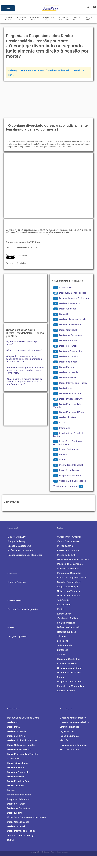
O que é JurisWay (16, 537)
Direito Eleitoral (64, 367)
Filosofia (64, 740)
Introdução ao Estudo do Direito (23, 718)
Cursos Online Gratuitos (69, 537)
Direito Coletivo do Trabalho (71, 319)
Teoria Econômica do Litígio (21, 835)
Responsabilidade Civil (68, 475)
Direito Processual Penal (69, 412)
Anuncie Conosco (16, 582)
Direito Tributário (65, 417)
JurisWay (12, 70)
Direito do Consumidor (68, 351)
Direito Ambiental (65, 308)
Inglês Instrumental (69, 736)
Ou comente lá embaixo (16, 263)
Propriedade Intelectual (69, 465)
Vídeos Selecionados (68, 541)
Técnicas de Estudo (70, 749)
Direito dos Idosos (66, 361)
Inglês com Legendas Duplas (72, 577)
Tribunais (61, 636)
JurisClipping (63, 600)
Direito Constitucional (67, 324)
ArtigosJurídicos (89, 18)
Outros (60, 459)
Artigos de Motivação (68, 586)
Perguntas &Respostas (48, 18)
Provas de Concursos (68, 550)
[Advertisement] (48, 98)
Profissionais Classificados (21, 550)
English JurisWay (66, 690)
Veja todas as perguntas (68, 486)
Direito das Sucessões (68, 335)
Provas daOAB (21, 18)
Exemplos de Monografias (70, 686)
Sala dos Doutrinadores (69, 582)
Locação (61, 454)
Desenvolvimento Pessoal (70, 293)
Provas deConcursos (34, 18)
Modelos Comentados (68, 568)
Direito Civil (63, 314)
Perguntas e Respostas (32, 70)
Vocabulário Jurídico (67, 618)
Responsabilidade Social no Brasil (24, 555)
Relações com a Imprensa (73, 745)
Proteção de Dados (67, 470)
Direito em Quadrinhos (68, 659)
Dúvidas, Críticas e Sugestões (22, 609)
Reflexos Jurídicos (66, 632)
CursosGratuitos (9, 18)
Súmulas (61, 654)
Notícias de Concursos (68, 595)
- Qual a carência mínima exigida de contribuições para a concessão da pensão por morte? (24, 381)
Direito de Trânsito (66, 346)
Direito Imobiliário (65, 377)
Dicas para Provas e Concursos (73, 559)
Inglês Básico (67, 731)
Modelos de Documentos (70, 564)
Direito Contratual (65, 330)
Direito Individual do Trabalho (22, 740)
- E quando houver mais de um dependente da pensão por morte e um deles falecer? (24, 359)
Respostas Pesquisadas (69, 681)
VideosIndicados (77, 18)
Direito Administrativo (67, 303)
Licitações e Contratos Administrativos (26, 817)
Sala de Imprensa (66, 623)
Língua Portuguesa (66, 449)
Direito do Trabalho (66, 356)
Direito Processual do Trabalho (22, 754)
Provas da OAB (65, 546)
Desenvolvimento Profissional (72, 298)
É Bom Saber (64, 613)
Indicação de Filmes (67, 663)
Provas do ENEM (66, 555)
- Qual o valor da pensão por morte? (24, 350)
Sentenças (62, 650)
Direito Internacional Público (71, 383)
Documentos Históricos (69, 672)
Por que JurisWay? (17, 541)
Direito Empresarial (66, 372)
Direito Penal (63, 388)
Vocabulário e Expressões (70, 481)
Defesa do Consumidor (69, 627)
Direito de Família (66, 340)
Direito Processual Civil (68, 399)
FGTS (60, 422)
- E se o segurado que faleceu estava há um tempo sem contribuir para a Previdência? (25, 370)
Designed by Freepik (18, 636)
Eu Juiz (61, 609)
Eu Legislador (64, 604)
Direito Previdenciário (59, 70)
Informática (62, 428)
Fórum (60, 677)
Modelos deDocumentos (63, 18)
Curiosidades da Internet (69, 668)
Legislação (62, 641)
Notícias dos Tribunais (68, 591)
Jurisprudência (64, 645)
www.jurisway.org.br (60, 232)
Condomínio (63, 287)
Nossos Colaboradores (19, 546)
